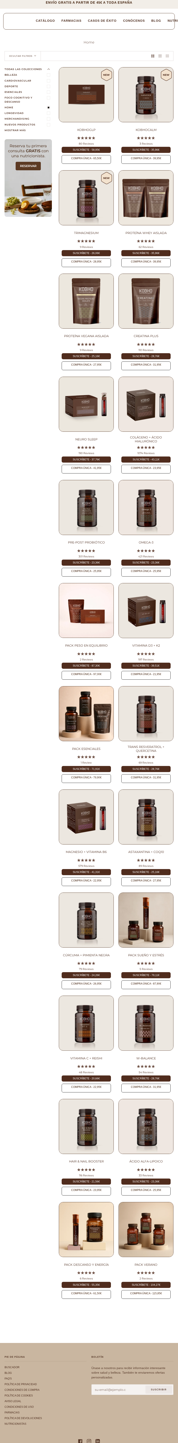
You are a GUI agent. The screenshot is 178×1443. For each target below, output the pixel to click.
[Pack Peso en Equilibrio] (86, 610)
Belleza (11, 74)
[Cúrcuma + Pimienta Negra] (86, 920)
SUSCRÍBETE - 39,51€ (146, 665)
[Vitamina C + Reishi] (86, 1023)
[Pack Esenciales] (86, 713)
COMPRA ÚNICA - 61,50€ (86, 1293)
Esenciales (13, 92)
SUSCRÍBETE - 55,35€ (86, 1284)
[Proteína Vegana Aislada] (86, 301)
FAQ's (8, 1378)
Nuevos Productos (20, 124)
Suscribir (158, 1389)
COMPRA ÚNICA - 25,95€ (86, 571)
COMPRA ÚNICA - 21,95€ (146, 674)
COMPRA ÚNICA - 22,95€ (86, 880)
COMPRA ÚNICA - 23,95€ (146, 468)
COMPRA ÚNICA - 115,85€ (146, 1293)
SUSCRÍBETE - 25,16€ (86, 356)
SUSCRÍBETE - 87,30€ (86, 665)
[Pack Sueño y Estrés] (146, 920)
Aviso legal (13, 1401)
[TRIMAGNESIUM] (86, 197)
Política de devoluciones (23, 1418)
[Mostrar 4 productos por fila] (168, 56)
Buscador (12, 1367)
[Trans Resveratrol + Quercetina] (146, 713)
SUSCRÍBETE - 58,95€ (86, 149)
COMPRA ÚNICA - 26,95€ (86, 983)
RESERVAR (28, 166)
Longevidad (14, 113)
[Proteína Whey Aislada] (146, 197)
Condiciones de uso (19, 1406)
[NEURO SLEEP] (86, 404)
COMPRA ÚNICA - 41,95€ (86, 468)
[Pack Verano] (146, 1229)
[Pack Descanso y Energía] (86, 1229)
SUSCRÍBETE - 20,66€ (86, 1078)
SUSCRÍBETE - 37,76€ (86, 459)
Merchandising (17, 118)
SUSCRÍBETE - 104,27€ (146, 1284)
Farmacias (12, 1412)
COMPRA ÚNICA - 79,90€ (86, 777)
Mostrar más (15, 130)
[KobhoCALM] (146, 94)
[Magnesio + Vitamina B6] (86, 816)
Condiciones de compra (22, 1389)
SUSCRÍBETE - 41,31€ (86, 872)
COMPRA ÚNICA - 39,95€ (146, 158)
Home (9, 107)
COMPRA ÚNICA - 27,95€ (86, 364)
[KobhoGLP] (86, 94)
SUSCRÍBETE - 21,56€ (86, 1181)
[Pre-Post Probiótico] (86, 507)
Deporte (11, 86)
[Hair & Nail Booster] (86, 1126)
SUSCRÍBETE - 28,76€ (146, 356)
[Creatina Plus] (146, 301)
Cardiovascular (18, 80)
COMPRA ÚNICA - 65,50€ (86, 158)
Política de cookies (19, 1395)
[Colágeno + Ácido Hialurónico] (146, 404)
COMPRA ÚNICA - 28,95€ (86, 261)
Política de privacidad (21, 1384)
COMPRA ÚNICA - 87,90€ (146, 983)
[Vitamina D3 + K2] (146, 610)
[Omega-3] (146, 507)
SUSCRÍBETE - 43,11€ (146, 459)
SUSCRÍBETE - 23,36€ (86, 562)
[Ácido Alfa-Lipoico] (146, 1126)
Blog (8, 1372)
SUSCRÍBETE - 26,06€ (86, 253)
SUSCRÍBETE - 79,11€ (146, 975)
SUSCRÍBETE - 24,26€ (86, 975)
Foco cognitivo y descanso (18, 99)
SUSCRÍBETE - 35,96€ (146, 149)
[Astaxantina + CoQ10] (146, 816)
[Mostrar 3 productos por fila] (160, 56)
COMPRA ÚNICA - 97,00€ (86, 674)
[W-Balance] (146, 1023)
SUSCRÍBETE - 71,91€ (86, 769)
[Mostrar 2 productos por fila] (153, 56)
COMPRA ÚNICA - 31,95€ (146, 364)
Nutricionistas (15, 1423)
